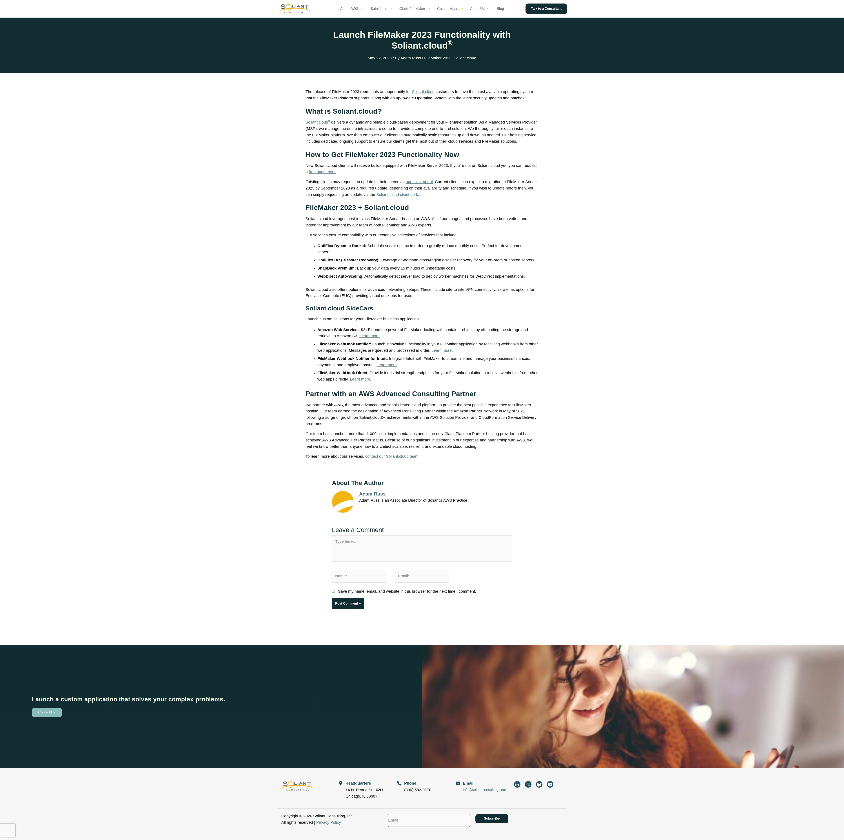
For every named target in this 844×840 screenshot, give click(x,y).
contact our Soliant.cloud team (391, 456)
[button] (361, 8)
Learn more (369, 336)
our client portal (419, 182)
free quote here (322, 172)
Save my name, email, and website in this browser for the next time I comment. (407, 591)
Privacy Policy (328, 822)
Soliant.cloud (465, 58)
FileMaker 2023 (437, 58)
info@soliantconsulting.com (484, 790)
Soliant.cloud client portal (398, 194)
